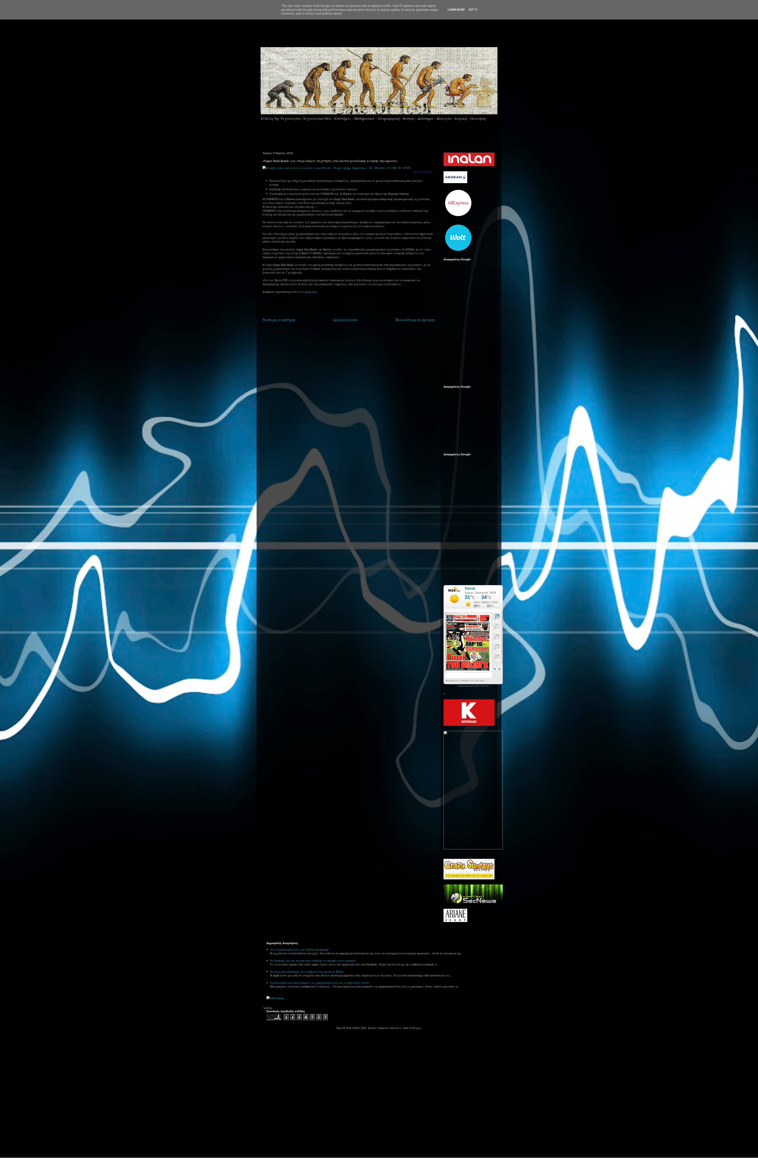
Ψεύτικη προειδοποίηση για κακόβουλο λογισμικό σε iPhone (306, 971)
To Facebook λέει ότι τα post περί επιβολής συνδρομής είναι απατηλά (313, 960)
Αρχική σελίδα (345, 319)
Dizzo (398, 1028)
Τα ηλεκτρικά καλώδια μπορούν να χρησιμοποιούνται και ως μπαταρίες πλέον (319, 983)
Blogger (416, 1028)
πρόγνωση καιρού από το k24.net (473, 686)
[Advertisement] (390, 31)
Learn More (456, 9)
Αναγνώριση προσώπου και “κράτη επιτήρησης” (300, 949)
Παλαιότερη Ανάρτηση (415, 319)
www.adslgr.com (307, 292)
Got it (473, 9)
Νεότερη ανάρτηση (279, 319)
